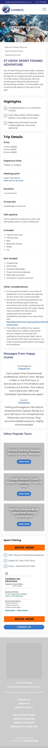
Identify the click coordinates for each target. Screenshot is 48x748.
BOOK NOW (30, 547)
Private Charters (24, 719)
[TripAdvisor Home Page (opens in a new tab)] (6, 573)
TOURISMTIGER (30, 741)
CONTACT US (24, 627)
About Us (24, 703)
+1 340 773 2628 (40, 2)
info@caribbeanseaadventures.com (18, 2)
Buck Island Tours (24, 715)
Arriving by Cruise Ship (24, 726)
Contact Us (24, 700)
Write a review (22, 610)
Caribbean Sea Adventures (12, 580)
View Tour (24, 462)
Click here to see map (13, 180)
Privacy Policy (24, 707)
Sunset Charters (24, 723)
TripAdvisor (24, 369)
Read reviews (10, 610)
